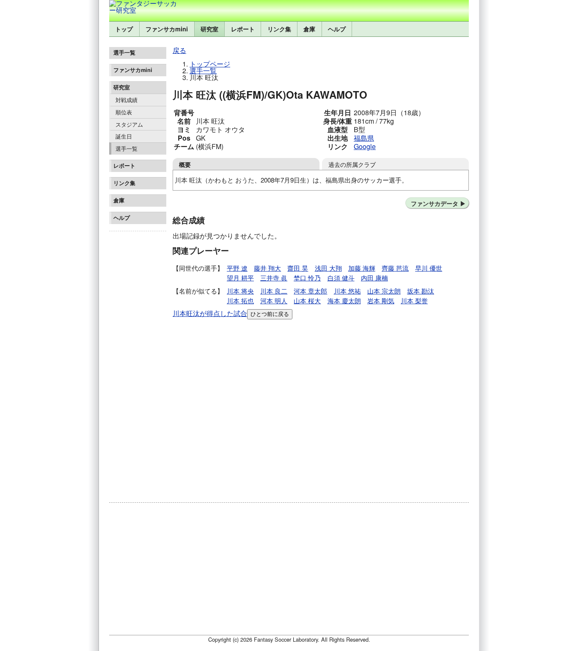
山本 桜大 (307, 300)
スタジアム (129, 124)
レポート (243, 29)
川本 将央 (240, 290)
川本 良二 (273, 290)
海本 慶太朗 (344, 300)
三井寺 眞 (273, 277)
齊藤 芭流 (395, 267)
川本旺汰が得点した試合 (210, 313)
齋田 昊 (297, 267)
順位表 (124, 112)
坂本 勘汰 (420, 290)
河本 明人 (273, 300)
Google (365, 146)
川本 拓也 (240, 300)
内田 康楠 (374, 277)
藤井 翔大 (267, 267)
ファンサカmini (167, 29)
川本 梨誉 (414, 300)
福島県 (364, 138)
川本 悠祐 (347, 290)
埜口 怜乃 (307, 277)
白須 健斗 (341, 277)
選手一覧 (127, 148)
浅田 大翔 (328, 267)
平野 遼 (237, 267)
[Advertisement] (137, 362)
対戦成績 (127, 100)
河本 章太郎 (310, 290)
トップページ (210, 64)
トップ (124, 29)
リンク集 (279, 29)
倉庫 (309, 29)
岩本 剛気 (380, 300)
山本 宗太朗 (384, 290)
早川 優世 (428, 267)
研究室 (209, 29)
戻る (179, 50)
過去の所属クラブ (352, 164)
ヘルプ (337, 29)
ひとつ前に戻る (269, 314)
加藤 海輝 (361, 267)
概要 (185, 164)
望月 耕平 (240, 277)
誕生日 (124, 136)
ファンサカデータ (434, 203)
